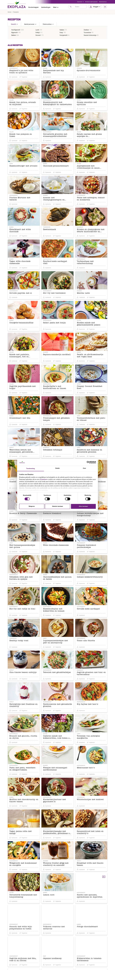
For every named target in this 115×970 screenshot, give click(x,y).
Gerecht (13, 24)
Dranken (86, 30)
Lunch (37, 30)
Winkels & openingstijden (91, 1)
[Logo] (17, 5)
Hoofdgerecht (15, 30)
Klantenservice (103, 1)
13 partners (44, 479)
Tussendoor (87, 32)
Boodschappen (33, 7)
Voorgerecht (63, 35)
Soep (61, 32)
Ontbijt (37, 32)
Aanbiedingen (45, 7)
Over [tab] (84, 468)
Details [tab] (57, 468)
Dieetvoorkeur (47, 24)
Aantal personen (29, 24)
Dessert (38, 35)
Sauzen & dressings (90, 35)
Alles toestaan (83, 506)
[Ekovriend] (80, 1)
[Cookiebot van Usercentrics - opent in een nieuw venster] (88, 462)
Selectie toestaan (57, 506)
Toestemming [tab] (30, 468)
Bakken (13, 35)
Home (9, 12)
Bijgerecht (14, 32)
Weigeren (32, 506)
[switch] (47, 498)
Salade (62, 30)
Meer (55, 7)
